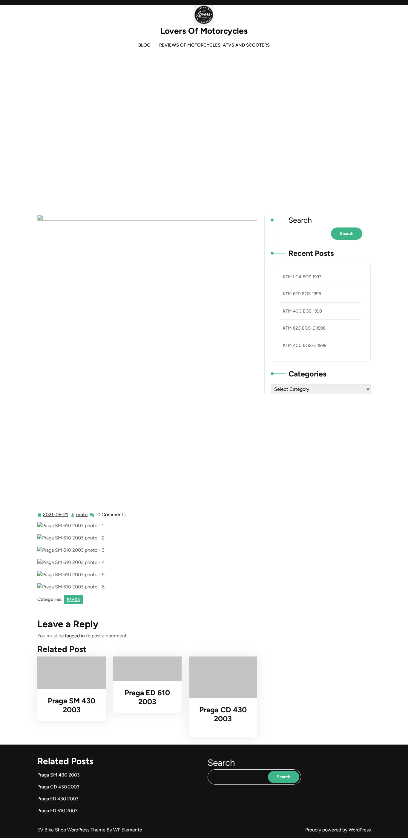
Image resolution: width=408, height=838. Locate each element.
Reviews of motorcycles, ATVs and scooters (214, 45)
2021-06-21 (56, 515)
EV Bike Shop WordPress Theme (72, 830)
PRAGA (207, 144)
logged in (75, 636)
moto (82, 515)
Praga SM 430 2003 (71, 705)
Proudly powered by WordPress (338, 830)
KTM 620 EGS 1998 (302, 293)
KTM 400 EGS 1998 (302, 311)
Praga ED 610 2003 (147, 697)
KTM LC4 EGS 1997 (302, 276)
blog (144, 45)
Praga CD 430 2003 (223, 714)
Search (300, 220)
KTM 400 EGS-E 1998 (304, 345)
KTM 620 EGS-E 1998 (304, 328)
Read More (69, 673)
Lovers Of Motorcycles (204, 31)
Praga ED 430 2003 (58, 799)
